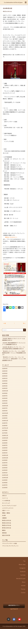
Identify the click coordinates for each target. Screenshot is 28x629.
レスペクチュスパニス (7, 508)
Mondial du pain (20, 578)
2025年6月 (4, 373)
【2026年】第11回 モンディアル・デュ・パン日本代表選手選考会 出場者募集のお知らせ (13, 347)
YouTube (22, 575)
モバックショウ (6, 503)
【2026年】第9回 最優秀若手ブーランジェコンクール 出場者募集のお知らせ (14, 343)
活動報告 (4, 518)
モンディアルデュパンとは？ (9, 505)
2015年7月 (4, 462)
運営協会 (4, 533)
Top (24, 561)
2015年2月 (4, 470)
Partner (23, 589)
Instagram (22, 568)
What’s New (22, 564)
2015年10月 (5, 458)
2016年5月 (4, 448)
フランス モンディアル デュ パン (10, 546)
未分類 (4, 515)
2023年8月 (4, 393)
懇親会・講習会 (6, 513)
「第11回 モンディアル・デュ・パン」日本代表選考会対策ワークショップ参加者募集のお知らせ (14, 352)
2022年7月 (4, 408)
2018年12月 (5, 420)
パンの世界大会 (6, 500)
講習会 (4, 530)
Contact (23, 592)
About (23, 582)
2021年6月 (4, 415)
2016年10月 (5, 438)
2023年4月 (4, 398)
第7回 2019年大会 (6, 528)
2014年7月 (4, 485)
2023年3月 (4, 401)
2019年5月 (4, 418)
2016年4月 (4, 450)
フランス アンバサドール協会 (9, 543)
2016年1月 (4, 453)
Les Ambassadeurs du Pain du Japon (13, 2)
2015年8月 (4, 460)
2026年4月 (4, 368)
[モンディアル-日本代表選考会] (15, 70)
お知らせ (4, 495)
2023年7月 (4, 396)
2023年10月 (5, 391)
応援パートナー (6, 510)
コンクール (5, 498)
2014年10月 (5, 477)
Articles (23, 585)
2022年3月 (4, 410)
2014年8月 (4, 482)
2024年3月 (4, 386)
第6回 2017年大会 (6, 525)
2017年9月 (4, 430)
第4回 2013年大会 (6, 520)
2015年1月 (4, 472)
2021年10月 (5, 413)
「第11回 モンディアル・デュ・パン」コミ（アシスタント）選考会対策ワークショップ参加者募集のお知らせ (14, 358)
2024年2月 (4, 388)
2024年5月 (4, 383)
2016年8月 (4, 443)
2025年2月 (4, 376)
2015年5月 (4, 467)
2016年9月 (4, 440)
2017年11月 (5, 428)
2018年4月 (4, 425)
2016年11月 (5, 435)
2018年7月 (4, 423)
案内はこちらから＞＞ (11, 237)
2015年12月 (5, 455)
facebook (22, 571)
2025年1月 (4, 378)
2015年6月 (4, 465)
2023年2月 (4, 403)
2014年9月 (4, 480)
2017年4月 (4, 433)
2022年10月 (5, 405)
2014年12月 (5, 475)
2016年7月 (4, 445)
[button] (25, 2)
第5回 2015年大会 (7, 11)
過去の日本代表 (6, 535)
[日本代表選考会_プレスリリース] (15, 279)
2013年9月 (4, 487)
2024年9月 (4, 381)
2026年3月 (4, 371)
